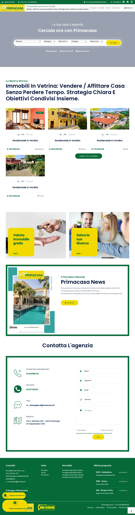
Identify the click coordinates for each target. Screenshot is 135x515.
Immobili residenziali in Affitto (72, 473)
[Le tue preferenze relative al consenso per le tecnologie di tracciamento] (131, 511)
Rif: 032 (40, 159)
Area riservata (124, 507)
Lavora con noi (9, 2)
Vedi (15, 253)
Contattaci (116, 8)
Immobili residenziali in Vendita (72, 470)
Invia (98, 437)
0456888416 (117, 2)
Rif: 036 (82, 112)
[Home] (12, 8)
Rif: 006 (124, 112)
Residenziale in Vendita (25, 140)
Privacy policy (112, 507)
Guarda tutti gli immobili (88, 156)
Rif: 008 (40, 112)
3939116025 (32, 389)
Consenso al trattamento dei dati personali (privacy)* (94, 433)
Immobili (101, 8)
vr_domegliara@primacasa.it (96, 2)
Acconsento (82, 430)
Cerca (114, 43)
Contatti (90, 507)
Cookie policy (100, 507)
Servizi (108, 8)
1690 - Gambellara (104, 472)
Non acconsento (107, 430)
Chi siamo (93, 8)
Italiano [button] (129, 8)
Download (70, 303)
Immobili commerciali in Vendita (73, 475)
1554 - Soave (101, 481)
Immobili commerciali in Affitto (72, 477)
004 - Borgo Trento (104, 490)
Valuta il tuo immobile (28, 2)
